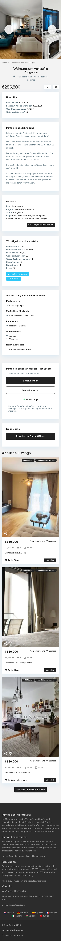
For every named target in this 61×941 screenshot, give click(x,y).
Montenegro (21, 76)
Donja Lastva (26, 662)
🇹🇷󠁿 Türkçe (44, 915)
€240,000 (11, 542)
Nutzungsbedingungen (12, 930)
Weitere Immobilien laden (30, 789)
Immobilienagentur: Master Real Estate (29, 368)
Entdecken (50, 560)
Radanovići (25, 772)
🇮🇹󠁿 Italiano (17, 915)
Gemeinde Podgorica (38, 76)
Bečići (23, 553)
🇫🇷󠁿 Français (51, 912)
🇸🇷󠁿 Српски (31, 915)
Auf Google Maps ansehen (40, 224)
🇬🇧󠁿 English (9, 912)
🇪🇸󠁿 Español (37, 912)
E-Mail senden (30, 380)
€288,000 (57, 357)
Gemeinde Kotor (12, 772)
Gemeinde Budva (12, 553)
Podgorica (30, 79)
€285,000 (3, 357)
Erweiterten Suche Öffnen (30, 436)
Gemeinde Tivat (12, 662)
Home (4, 63)
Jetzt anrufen (31, 390)
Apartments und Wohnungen (22, 63)
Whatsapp (31, 399)
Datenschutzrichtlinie (12, 935)
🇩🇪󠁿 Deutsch (23, 912)
